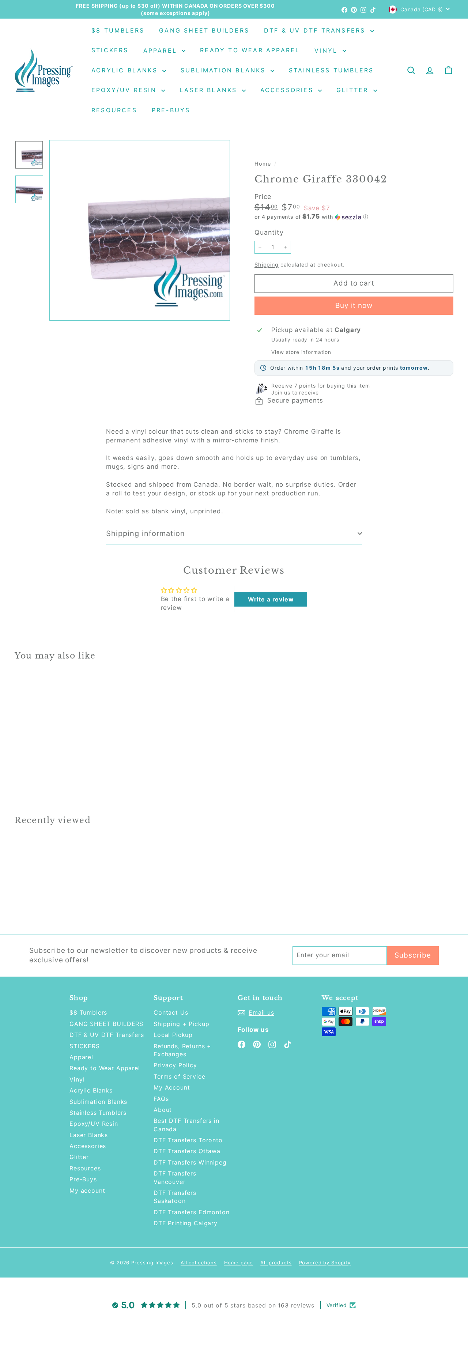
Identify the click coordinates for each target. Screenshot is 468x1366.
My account (87, 1190)
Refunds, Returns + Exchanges (182, 1050)
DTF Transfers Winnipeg (190, 1162)
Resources (114, 110)
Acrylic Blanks (126, 70)
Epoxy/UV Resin (125, 90)
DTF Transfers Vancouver (175, 1177)
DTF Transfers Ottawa (187, 1151)
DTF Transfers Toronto (188, 1140)
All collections (199, 1262)
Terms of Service (179, 1076)
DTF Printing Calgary (186, 1223)
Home (263, 164)
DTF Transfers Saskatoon (175, 1196)
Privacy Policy (175, 1065)
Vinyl (327, 50)
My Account (172, 1087)
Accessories (288, 90)
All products (275, 1262)
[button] (353, 216)
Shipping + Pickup (181, 1023)
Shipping (266, 264)
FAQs (161, 1098)
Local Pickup (173, 1034)
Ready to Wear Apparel (250, 50)
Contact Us (171, 1012)
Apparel (161, 50)
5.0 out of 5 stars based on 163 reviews (253, 1305)
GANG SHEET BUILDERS (204, 30)
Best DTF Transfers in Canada (186, 1124)
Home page (238, 1262)
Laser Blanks (210, 90)
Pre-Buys (171, 110)
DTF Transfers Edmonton (192, 1212)
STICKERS (110, 50)
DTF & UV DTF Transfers (316, 30)
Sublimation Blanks (225, 70)
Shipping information (145, 533)
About (163, 1109)
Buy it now (354, 305)
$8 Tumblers (117, 30)
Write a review (271, 599)
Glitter (353, 90)
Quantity (269, 232)
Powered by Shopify (325, 1262)
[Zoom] (140, 230)
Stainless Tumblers (331, 70)
